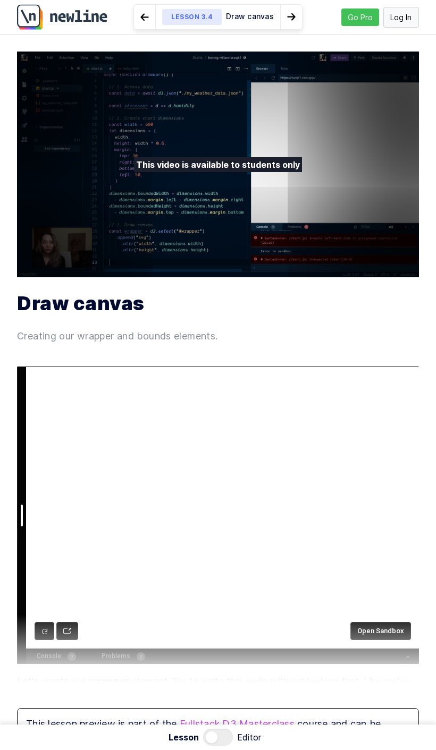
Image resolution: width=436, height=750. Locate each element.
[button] (218, 17)
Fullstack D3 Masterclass (237, 723)
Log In (401, 17)
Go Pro (360, 17)
